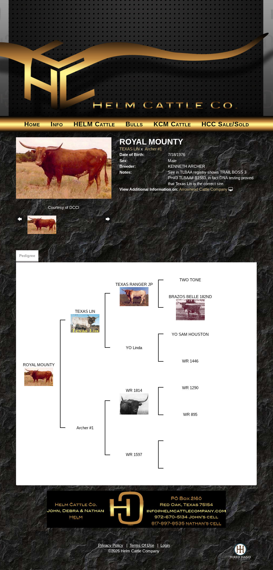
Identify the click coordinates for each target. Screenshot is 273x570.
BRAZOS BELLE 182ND (190, 296)
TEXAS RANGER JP (134, 284)
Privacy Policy (110, 545)
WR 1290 (190, 387)
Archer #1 (153, 149)
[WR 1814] (134, 403)
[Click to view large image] (64, 167)
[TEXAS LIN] (85, 323)
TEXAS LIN (129, 149)
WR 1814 (134, 390)
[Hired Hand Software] (240, 551)
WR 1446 (190, 361)
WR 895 (190, 414)
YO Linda (134, 347)
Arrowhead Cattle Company (203, 189)
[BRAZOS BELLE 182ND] (190, 309)
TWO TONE (190, 280)
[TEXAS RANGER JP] (134, 296)
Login (165, 545)
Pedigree (27, 255)
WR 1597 (134, 454)
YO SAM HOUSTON (190, 334)
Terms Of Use (142, 545)
